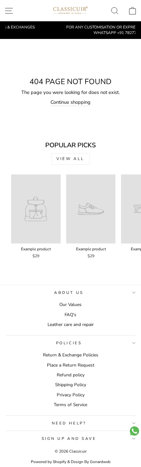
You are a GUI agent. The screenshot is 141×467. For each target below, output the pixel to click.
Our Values (70, 304)
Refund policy (71, 375)
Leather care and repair (71, 324)
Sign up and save (69, 438)
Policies (69, 343)
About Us (68, 292)
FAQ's (70, 315)
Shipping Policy (70, 385)
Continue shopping (70, 102)
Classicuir (78, 451)
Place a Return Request (70, 365)
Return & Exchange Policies (70, 355)
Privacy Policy (71, 395)
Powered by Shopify (48, 461)
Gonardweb (100, 461)
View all (70, 158)
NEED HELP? (69, 423)
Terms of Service (70, 405)
